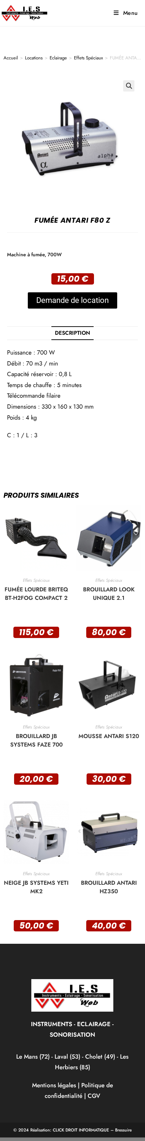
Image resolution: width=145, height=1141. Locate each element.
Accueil (11, 57)
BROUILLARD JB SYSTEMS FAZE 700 (36, 740)
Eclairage (58, 57)
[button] (128, 86)
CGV (94, 1096)
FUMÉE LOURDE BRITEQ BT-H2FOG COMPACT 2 (36, 593)
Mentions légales (54, 1085)
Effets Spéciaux (88, 57)
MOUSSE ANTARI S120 (108, 736)
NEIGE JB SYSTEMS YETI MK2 (36, 887)
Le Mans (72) (33, 1056)
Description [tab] (72, 333)
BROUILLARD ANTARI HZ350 (109, 887)
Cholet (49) (101, 1056)
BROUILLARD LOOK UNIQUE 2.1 (109, 593)
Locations (34, 57)
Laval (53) (66, 1056)
